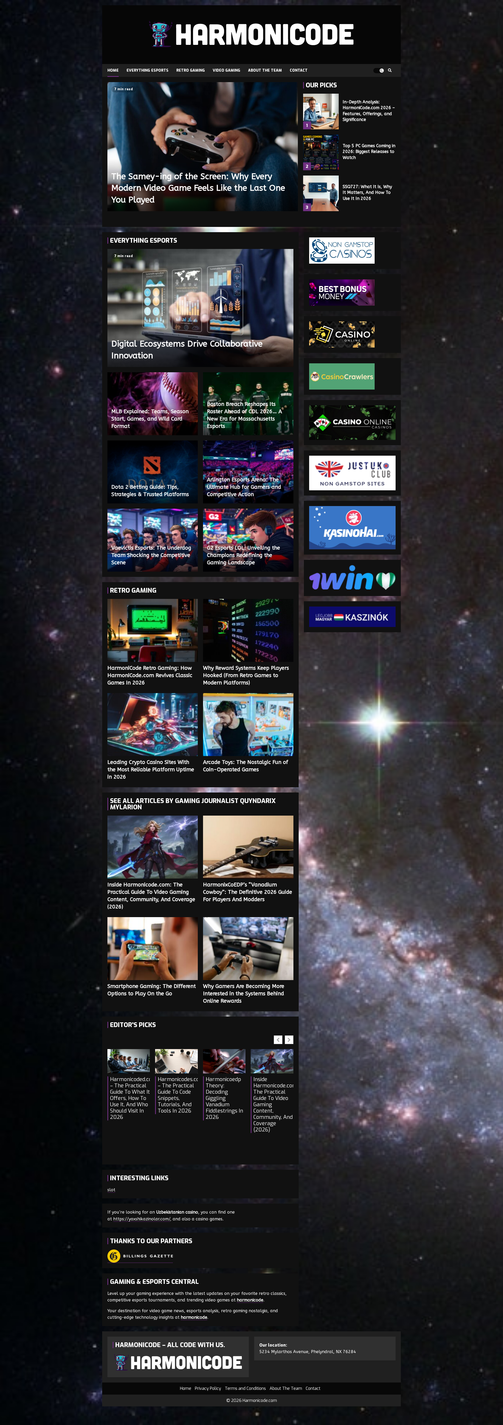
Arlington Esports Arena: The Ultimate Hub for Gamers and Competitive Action (244, 487)
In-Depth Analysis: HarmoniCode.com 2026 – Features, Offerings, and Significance (321, 111)
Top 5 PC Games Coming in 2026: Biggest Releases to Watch (321, 152)
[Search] (389, 71)
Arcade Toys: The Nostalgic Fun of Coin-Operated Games (248, 724)
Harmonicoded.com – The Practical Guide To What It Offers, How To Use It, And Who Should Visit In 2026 (130, 1098)
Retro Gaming (190, 70)
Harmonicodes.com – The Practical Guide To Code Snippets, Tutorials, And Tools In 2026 (178, 1095)
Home (113, 70)
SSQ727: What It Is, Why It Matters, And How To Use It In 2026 (321, 193)
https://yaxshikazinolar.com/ (141, 1218)
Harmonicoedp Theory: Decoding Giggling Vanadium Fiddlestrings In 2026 (224, 1098)
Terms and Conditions (245, 1388)
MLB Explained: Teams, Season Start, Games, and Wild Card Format (150, 418)
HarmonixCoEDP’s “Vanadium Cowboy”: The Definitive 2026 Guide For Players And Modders (248, 847)
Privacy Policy (208, 1388)
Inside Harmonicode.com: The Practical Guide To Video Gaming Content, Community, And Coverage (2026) (152, 847)
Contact (299, 70)
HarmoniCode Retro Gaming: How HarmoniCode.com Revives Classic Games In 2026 (152, 630)
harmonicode (250, 1300)
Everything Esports (147, 70)
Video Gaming (226, 70)
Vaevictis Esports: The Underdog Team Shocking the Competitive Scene (151, 555)
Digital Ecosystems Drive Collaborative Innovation (200, 308)
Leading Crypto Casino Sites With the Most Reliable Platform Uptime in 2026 (152, 724)
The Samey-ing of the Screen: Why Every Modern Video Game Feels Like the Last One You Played (202, 146)
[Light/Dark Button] (378, 70)
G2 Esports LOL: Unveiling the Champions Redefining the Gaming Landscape (243, 555)
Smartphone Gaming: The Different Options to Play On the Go (152, 948)
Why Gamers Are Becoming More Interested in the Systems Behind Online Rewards (248, 948)
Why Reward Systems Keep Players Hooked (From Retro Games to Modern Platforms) (248, 630)
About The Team (265, 70)
